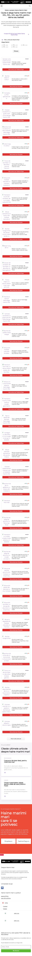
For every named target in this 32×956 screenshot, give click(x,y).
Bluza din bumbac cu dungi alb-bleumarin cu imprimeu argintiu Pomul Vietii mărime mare (20, 607)
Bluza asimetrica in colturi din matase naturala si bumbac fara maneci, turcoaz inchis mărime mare (20, 217)
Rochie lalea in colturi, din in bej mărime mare (19, 79)
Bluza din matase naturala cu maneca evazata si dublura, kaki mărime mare (20, 182)
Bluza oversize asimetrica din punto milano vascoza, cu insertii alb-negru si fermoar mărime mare (20, 454)
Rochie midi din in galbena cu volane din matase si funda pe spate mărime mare (20, 488)
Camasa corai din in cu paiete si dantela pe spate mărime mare (20, 709)
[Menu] (2, 6)
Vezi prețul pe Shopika (16, 86)
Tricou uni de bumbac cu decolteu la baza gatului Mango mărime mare (19, 675)
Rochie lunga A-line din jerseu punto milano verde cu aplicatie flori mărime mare (20, 233)
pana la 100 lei (4, 896)
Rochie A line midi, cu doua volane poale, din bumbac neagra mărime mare (19, 369)
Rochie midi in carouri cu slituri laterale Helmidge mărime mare (20, 131)
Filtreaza (16, 51)
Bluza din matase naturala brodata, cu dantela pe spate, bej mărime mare (20, 352)
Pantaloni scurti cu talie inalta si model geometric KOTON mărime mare (20, 403)
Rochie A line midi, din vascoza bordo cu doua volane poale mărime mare (20, 505)
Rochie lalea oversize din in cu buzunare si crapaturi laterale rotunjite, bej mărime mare (20, 692)
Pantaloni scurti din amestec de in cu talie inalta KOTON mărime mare (20, 199)
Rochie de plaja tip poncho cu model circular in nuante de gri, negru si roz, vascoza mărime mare (20, 556)
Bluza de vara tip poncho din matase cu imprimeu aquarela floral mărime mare (20, 573)
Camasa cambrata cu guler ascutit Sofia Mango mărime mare (20, 318)
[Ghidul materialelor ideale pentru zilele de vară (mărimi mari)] (16, 788)
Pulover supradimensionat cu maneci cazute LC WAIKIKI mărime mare (20, 471)
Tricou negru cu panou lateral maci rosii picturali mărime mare (20, 284)
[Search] (29, 6)
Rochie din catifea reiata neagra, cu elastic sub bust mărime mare (19, 335)
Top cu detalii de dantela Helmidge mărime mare (19, 419)
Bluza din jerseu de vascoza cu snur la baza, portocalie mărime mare (20, 590)
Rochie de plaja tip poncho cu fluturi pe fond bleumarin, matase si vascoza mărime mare (20, 522)
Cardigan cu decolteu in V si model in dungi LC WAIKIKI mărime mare (19, 437)
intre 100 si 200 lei (6, 898)
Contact (5, 906)
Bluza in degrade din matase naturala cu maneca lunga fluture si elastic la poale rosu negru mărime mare (20, 624)
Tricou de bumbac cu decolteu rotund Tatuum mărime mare (19, 165)
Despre (5, 909)
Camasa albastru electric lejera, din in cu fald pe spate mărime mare (20, 726)
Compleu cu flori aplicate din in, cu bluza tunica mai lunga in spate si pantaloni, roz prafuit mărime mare (20, 98)
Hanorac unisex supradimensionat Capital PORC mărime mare (19, 63)
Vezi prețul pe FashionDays (16, 69)
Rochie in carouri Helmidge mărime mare (19, 300)
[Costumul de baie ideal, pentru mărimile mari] (16, 765)
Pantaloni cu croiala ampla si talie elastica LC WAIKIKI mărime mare (20, 539)
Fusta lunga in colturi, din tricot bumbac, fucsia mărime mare (20, 147)
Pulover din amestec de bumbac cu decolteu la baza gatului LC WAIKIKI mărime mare (20, 268)
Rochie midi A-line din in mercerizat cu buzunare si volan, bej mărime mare (19, 658)
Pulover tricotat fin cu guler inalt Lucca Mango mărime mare (19, 114)
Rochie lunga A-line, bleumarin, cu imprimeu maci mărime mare (20, 641)
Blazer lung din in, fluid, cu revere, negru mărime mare (20, 249)
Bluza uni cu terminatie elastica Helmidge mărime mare (19, 386)
